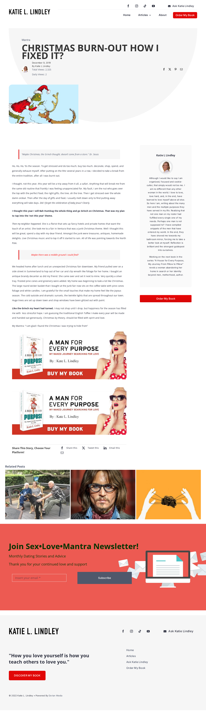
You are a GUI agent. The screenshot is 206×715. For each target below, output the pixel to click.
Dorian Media (55, 695)
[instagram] (136, 6)
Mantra (26, 39)
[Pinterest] (175, 69)
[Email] (181, 69)
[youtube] (153, 6)
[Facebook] (164, 69)
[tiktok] (145, 6)
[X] (170, 69)
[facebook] (128, 6)
